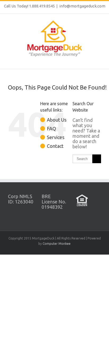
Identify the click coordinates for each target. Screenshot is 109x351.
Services (55, 137)
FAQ (51, 128)
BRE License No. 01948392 (54, 202)
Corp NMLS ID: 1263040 (20, 199)
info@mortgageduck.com (82, 6)
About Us (56, 119)
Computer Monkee (57, 243)
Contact (55, 146)
